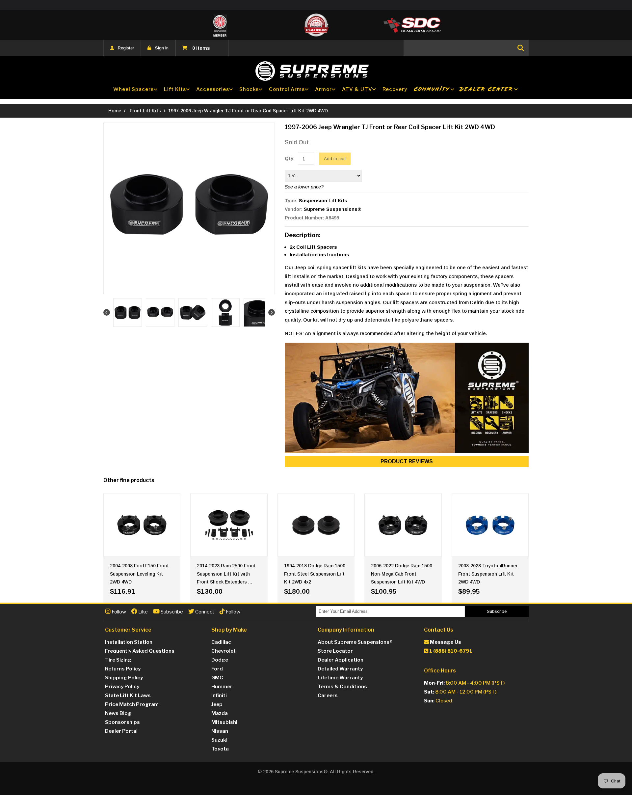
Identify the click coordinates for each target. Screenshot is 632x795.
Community (432, 89)
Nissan (219, 731)
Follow (118, 612)
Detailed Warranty (340, 669)
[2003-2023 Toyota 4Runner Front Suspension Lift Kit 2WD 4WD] (490, 525)
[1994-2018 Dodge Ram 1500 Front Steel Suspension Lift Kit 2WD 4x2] (316, 525)
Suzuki (219, 740)
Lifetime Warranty (340, 678)
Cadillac (221, 642)
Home (114, 110)
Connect (204, 612)
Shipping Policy (124, 678)
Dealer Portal (121, 731)
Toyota (220, 749)
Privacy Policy (122, 687)
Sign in (162, 47)
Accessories (212, 89)
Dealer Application (340, 660)
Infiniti (219, 695)
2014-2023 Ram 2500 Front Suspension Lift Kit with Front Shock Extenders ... (226, 573)
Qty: (290, 158)
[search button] (521, 48)
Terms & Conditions (342, 687)
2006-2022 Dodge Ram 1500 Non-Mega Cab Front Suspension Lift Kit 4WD (401, 573)
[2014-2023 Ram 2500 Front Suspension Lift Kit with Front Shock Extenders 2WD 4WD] (228, 525)
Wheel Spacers (133, 89)
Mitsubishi (224, 722)
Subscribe (171, 612)
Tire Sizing (118, 660)
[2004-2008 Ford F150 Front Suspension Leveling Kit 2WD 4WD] (141, 525)
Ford (217, 669)
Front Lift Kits (145, 110)
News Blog (118, 713)
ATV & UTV (357, 89)
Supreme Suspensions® (332, 209)
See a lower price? (304, 186)
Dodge (219, 660)
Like (142, 612)
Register (126, 47)
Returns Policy (123, 669)
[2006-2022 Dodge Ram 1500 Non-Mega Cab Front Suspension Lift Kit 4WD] (402, 525)
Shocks (249, 89)
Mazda (219, 713)
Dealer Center (486, 89)
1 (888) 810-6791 (450, 651)
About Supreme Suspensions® (355, 642)
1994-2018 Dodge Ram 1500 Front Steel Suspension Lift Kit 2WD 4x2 (314, 573)
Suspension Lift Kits (323, 200)
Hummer (221, 687)
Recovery (394, 89)
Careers (328, 695)
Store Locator (335, 651)
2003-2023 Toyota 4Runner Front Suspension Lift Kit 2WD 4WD (487, 573)
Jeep (217, 704)
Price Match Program (132, 704)
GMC (217, 678)
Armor (323, 89)
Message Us (445, 642)
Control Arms (287, 89)
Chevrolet (223, 651)
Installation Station (128, 642)
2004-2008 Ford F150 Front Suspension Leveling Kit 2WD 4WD (139, 573)
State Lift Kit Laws (128, 695)
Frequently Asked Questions (139, 651)
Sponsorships (122, 722)
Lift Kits (175, 89)
